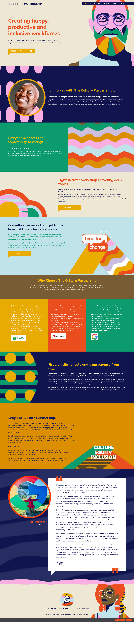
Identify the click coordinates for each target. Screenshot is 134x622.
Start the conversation (21, 51)
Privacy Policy (50, 608)
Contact (122, 4)
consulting (20, 253)
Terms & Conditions (82, 608)
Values (115, 4)
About (86, 4)
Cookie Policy (65, 608)
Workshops (70, 207)
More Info (129, 620)
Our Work (107, 4)
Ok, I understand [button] (120, 620)
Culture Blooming (96, 4)
